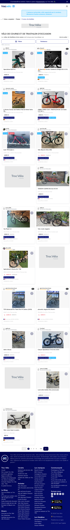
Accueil (3, 470)
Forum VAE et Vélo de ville (58, 480)
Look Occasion (38, 491)
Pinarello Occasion (39, 497)
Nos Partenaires (5, 515)
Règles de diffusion (6, 476)
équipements (41, 2)
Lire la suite (63, 37)
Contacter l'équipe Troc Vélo (8, 482)
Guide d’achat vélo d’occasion (9, 501)
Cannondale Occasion (40, 476)
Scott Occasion (38, 503)
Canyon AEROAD (39, 525)
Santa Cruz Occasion (40, 501)
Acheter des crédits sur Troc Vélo (25, 478)
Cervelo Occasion (39, 480)
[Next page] (45, 449)
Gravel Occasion (22, 499)
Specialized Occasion (40, 507)
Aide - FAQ (4, 484)
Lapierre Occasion (39, 490)
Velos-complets (9, 19)
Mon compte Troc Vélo (7, 472)
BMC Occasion (38, 472)
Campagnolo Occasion (40, 474)
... (1, 19)
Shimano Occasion (39, 505)
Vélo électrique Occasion (24, 497)
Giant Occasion (38, 488)
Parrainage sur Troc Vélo (57, 470)
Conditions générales (7, 474)
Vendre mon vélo (22, 474)
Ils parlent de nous (6, 486)
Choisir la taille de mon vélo (8, 503)
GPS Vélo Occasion (23, 517)
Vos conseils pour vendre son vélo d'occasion (59, 486)
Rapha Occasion (38, 499)
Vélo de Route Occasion (24, 491)
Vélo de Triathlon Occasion (25, 493)
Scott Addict (37, 523)
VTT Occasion (21, 495)
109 (41, 449)
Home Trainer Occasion (24, 519)
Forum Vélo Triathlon (57, 476)
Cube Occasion (38, 482)
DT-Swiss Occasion (39, 484)
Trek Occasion (38, 509)
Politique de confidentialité (8, 478)
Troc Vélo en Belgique (57, 472)
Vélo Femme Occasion (24, 509)
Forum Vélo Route (56, 474)
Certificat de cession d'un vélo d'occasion (8, 518)
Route (18, 19)
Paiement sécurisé (23, 475)
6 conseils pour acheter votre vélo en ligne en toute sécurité (9, 497)
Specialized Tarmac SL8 (40, 519)
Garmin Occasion (39, 486)
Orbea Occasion (38, 495)
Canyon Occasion (39, 478)
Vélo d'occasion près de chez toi (25, 488)
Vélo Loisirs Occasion (24, 501)
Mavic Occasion (38, 493)
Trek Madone (37, 521)
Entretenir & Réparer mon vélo (8, 506)
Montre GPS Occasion (24, 505)
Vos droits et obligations (8, 480)
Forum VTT (54, 478)
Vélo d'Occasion (22, 486)
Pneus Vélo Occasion (23, 513)
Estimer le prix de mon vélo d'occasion (25, 471)
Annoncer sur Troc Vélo (7, 513)
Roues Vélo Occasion (23, 511)
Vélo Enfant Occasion (24, 507)
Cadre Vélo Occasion (23, 515)
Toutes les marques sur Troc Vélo (42, 512)
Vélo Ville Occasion (23, 503)
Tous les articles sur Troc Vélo (8, 493)
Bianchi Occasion (39, 470)
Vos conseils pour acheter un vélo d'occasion (59, 482)
